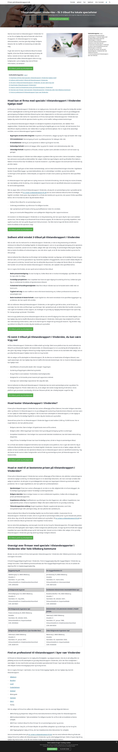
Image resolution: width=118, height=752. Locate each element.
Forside (72, 2)
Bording (13, 680)
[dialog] (59, 746)
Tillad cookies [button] (52, 749)
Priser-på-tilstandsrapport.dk (19, 2)
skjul (25, 75)
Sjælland (90, 2)
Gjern (12, 701)
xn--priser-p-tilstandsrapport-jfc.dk (34, 192)
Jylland (79, 2)
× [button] (116, 742)
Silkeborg (13, 677)
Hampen (13, 698)
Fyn (84, 2)
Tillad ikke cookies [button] (64, 749)
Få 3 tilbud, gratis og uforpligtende (59, 19)
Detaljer (73, 746)
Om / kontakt (99, 2)
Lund (11, 684)
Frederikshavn (15, 687)
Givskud (12, 691)
